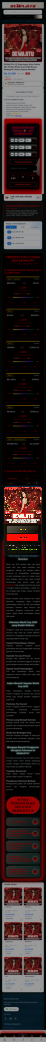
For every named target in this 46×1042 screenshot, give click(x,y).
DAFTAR (22, 537)
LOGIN (22, 529)
